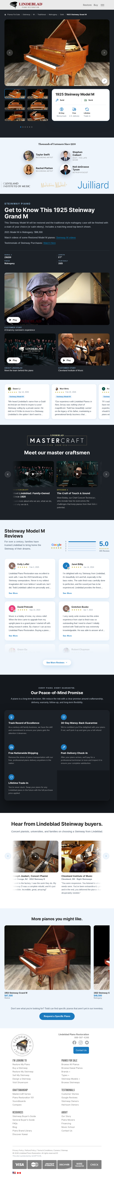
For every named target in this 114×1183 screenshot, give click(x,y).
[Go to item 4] (27, 127)
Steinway (26, 14)
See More (13, 593)
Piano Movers (68, 1119)
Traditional (42, 14)
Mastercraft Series (22, 1093)
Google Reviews (69, 1097)
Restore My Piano (21, 1064)
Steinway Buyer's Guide (24, 1116)
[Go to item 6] (31, 127)
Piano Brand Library (22, 1130)
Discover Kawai (20, 1134)
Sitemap (64, 1150)
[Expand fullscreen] (104, 81)
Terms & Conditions (44, 1150)
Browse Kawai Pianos (72, 1068)
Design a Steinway (22, 1078)
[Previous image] (10, 53)
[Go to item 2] (22, 127)
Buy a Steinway (20, 1068)
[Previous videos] (8, 474)
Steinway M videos (66, 237)
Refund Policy (30, 1150)
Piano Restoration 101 (23, 1097)
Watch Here (49, 243)
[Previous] (8, 856)
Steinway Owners (70, 1101)
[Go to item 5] (29, 127)
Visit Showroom (20, 1082)
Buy (96, 5)
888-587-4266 (81, 1037)
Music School (68, 1127)
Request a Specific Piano (57, 1016)
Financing (66, 1123)
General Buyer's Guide (24, 1119)
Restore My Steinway (23, 1071)
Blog (15, 1127)
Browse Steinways (70, 1082)
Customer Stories (70, 1093)
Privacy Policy (18, 1150)
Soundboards (19, 1101)
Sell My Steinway (21, 1075)
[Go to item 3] (25, 127)
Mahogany (53, 14)
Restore (87, 5)
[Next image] (104, 53)
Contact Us (81, 1050)
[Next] (106, 856)
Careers (57, 1150)
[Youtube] (87, 1042)
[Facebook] (74, 1042)
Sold (62, 14)
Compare (17, 1104)
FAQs (15, 1123)
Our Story (66, 1116)
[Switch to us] (14, 1173)
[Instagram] (81, 1042)
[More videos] (106, 474)
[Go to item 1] (20, 127)
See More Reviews (55, 662)
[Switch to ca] (19, 1173)
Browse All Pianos (70, 1064)
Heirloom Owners (70, 1104)
